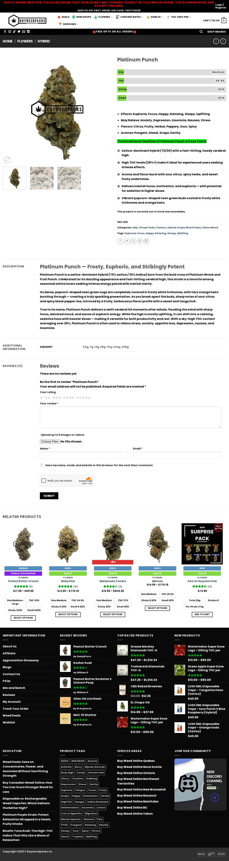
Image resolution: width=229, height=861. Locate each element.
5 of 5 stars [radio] (83, 397)
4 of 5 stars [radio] (68, 397)
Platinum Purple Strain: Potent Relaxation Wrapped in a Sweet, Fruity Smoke (27, 819)
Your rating (48, 392)
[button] (201, 32)
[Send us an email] (23, 31)
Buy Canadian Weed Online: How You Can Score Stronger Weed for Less (28, 787)
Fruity (103, 790)
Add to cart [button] (202, 614)
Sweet (65, 836)
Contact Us (11, 674)
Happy (150, 233)
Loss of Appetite (71, 813)
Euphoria (130, 233)
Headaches (90, 795)
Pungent (76, 824)
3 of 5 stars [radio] (56, 397)
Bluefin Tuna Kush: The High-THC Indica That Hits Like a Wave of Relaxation (28, 835)
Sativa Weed (210, 227)
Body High (67, 772)
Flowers (104, 16)
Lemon (101, 807)
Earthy (94, 784)
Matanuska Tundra (113, 581)
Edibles (156, 16)
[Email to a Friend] (133, 241)
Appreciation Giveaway (21, 660)
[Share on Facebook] (120, 241)
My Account (12, 702)
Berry (78, 766)
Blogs (7, 667)
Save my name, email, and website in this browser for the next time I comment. (99, 465)
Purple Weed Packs (189, 227)
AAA (135, 227)
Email (137, 448)
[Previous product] (223, 41)
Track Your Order (16, 709)
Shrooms (69, 24)
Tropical (77, 836)
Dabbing (91, 778)
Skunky (103, 824)
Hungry (79, 801)
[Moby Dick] (68, 543)
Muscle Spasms (71, 819)
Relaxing (160, 233)
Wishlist (9, 722)
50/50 (64, 761)
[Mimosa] (157, 543)
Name (45, 448)
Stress (96, 830)
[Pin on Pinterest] (140, 241)
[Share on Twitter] (127, 241)
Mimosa (157, 581)
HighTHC (66, 801)
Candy (81, 772)
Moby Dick (68, 581)
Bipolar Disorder (95, 766)
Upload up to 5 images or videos (62, 435)
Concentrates (130, 16)
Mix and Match (14, 688)
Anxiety (93, 761)
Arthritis (66, 766)
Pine (99, 819)
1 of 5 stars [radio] (41, 397)
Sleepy (171, 233)
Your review (49, 403)
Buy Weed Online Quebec (136, 761)
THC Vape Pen (180, 16)
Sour (76, 830)
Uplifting (182, 233)
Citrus (65, 778)
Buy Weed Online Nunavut (137, 795)
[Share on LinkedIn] (146, 241)
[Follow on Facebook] (5, 31)
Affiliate (9, 653)
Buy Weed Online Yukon (135, 814)
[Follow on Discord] (28, 31)
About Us (9, 646)
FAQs (6, 681)
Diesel (83, 784)
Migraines (91, 813)
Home (8, 41)
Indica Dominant (97, 801)
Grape (65, 795)
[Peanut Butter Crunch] (23, 543)
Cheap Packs (147, 227)
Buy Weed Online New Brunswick (141, 789)
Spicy (85, 830)
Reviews (9, 695)
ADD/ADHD (78, 761)
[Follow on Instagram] (9, 31)
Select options (23, 617)
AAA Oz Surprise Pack (202, 581)
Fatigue (80, 790)
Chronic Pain (96, 772)
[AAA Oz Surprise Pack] (202, 543)
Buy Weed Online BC (132, 807)
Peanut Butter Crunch (23, 581)
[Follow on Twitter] (19, 31)
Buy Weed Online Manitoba (137, 801)
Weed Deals (12, 715)
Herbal (105, 795)
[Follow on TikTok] (14, 31)
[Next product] (216, 41)
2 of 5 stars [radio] (47, 397)
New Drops (83, 16)
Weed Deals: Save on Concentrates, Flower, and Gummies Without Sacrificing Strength (25, 769)
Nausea (89, 819)
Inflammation (70, 807)
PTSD (64, 824)
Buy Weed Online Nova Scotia (139, 767)
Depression (68, 784)
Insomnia (88, 807)
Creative (77, 778)
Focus (141, 233)
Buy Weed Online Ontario (136, 773)
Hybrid (44, 41)
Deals (65, 16)
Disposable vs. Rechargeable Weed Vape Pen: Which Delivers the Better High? (26, 803)
